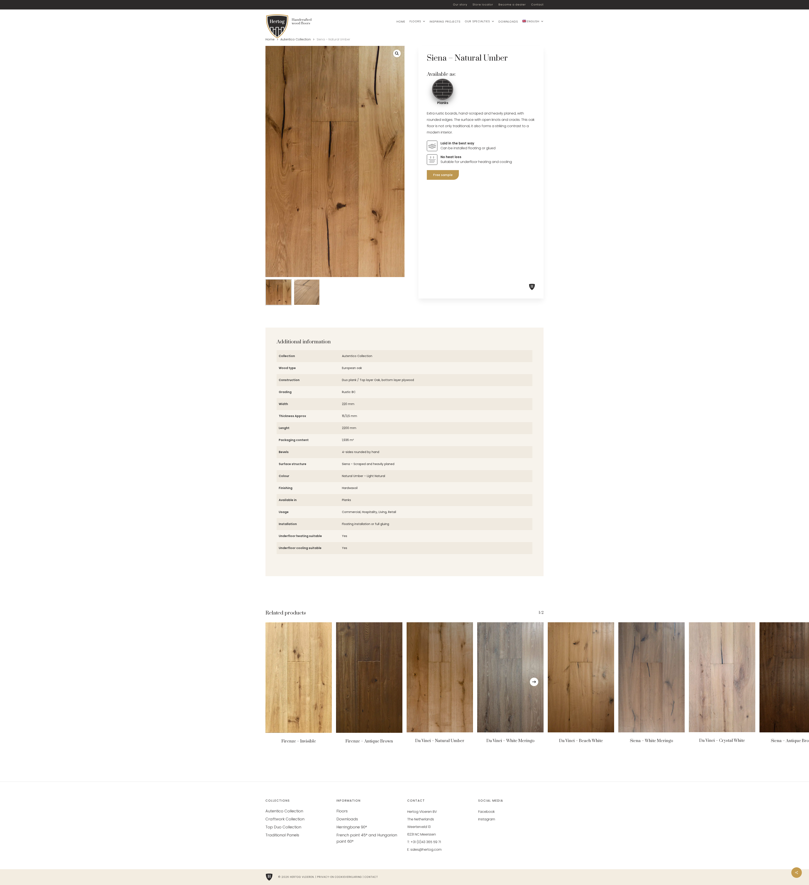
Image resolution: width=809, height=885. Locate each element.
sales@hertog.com (426, 849)
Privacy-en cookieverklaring (339, 877)
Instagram (486, 819)
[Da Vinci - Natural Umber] (440, 677)
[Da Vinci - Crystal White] (722, 677)
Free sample (443, 175)
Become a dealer (512, 4)
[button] (397, 53)
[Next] (534, 682)
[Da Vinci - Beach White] (581, 677)
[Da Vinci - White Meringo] (510, 677)
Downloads (347, 819)
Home (270, 39)
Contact (537, 4)
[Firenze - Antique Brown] (369, 677)
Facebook (486, 811)
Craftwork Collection (284, 819)
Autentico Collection (295, 39)
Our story (460, 4)
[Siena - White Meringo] (651, 677)
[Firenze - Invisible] (298, 677)
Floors (342, 811)
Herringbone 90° (351, 827)
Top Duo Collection (283, 827)
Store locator (483, 4)
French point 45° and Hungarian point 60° (366, 838)
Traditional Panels (282, 835)
